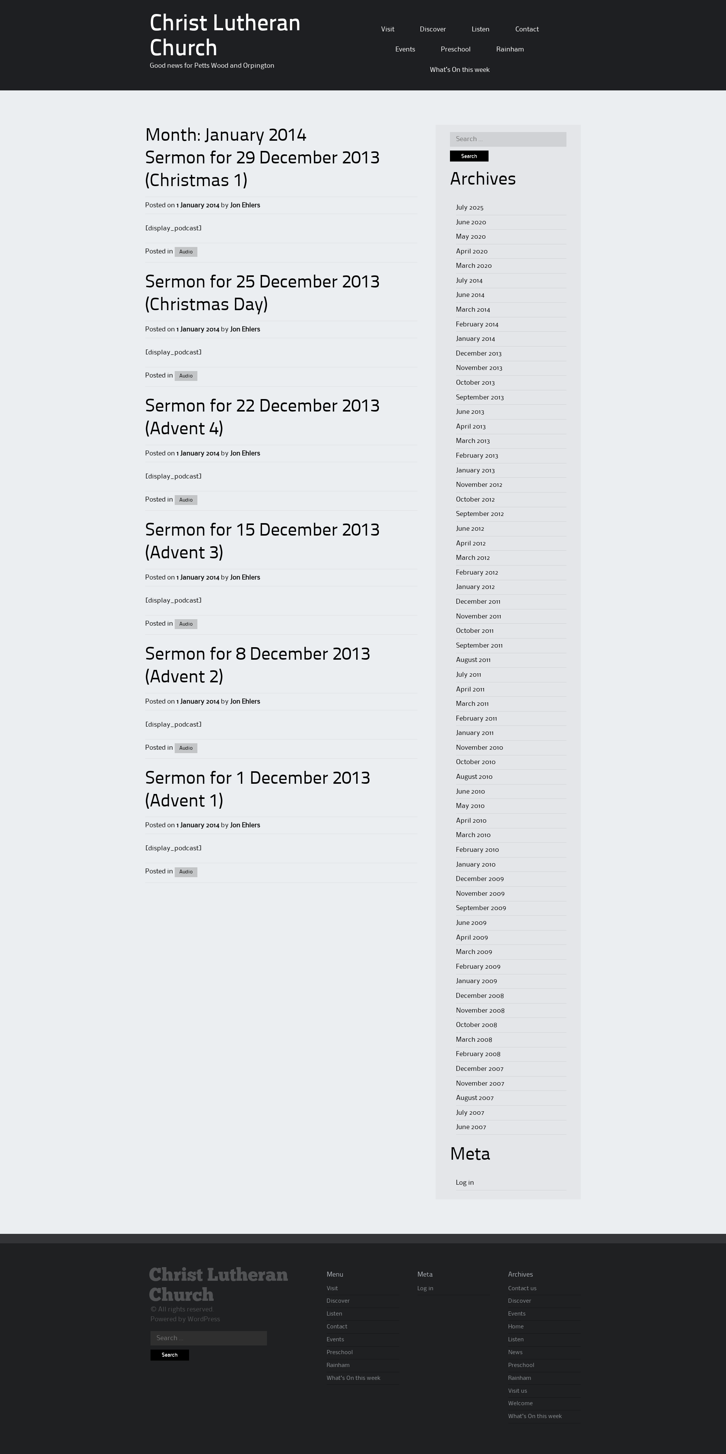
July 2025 (470, 208)
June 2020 (471, 222)
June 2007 (471, 1127)
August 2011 (473, 660)
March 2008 (474, 1040)
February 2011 (476, 719)
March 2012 (473, 558)
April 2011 (470, 690)
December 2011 (478, 602)
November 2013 (479, 368)
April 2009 (472, 938)
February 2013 (477, 456)
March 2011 (472, 704)
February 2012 (477, 573)
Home (516, 1327)
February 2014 (477, 325)
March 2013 (473, 441)
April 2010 (471, 821)
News (515, 1352)
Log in (465, 1183)
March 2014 (473, 310)
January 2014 (475, 339)
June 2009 (471, 923)
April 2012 (471, 544)
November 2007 (480, 1084)
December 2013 (479, 354)
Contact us (522, 1288)
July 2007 (470, 1113)
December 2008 (480, 996)
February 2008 (478, 1054)
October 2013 (475, 383)
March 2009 (474, 952)
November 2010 (479, 748)
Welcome (520, 1403)
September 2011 (479, 646)
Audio (186, 252)
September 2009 (481, 908)
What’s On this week (460, 70)
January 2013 (475, 471)
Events (405, 50)
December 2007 (480, 1069)
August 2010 (474, 777)
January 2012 (475, 587)
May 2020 (471, 237)
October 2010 (476, 762)
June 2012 (470, 529)
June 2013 (470, 412)
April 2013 (471, 427)
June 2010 (470, 792)
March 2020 (474, 266)
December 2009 (480, 879)
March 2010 (473, 835)
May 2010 (470, 806)
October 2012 (475, 500)
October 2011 (475, 631)
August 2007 (475, 1098)
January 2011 (475, 733)
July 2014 (469, 281)
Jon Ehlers (245, 205)
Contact (527, 29)
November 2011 (478, 617)
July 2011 (468, 675)
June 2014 (470, 295)
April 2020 (472, 252)
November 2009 (480, 894)
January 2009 (476, 981)
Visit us (517, 1391)
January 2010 (476, 865)
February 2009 (478, 967)
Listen (481, 29)
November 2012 (479, 485)
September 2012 (480, 514)
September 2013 (480, 398)
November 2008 (480, 1011)
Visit (387, 29)
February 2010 (477, 850)
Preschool (456, 50)
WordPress (204, 1319)
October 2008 (476, 1025)
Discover (433, 29)
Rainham (510, 50)
